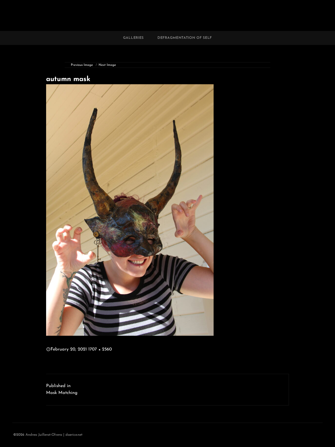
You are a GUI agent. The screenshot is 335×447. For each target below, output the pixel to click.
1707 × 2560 (100, 349)
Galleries (133, 38)
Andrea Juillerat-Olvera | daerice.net (54, 435)
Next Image (107, 65)
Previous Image (82, 65)
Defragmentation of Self (184, 38)
